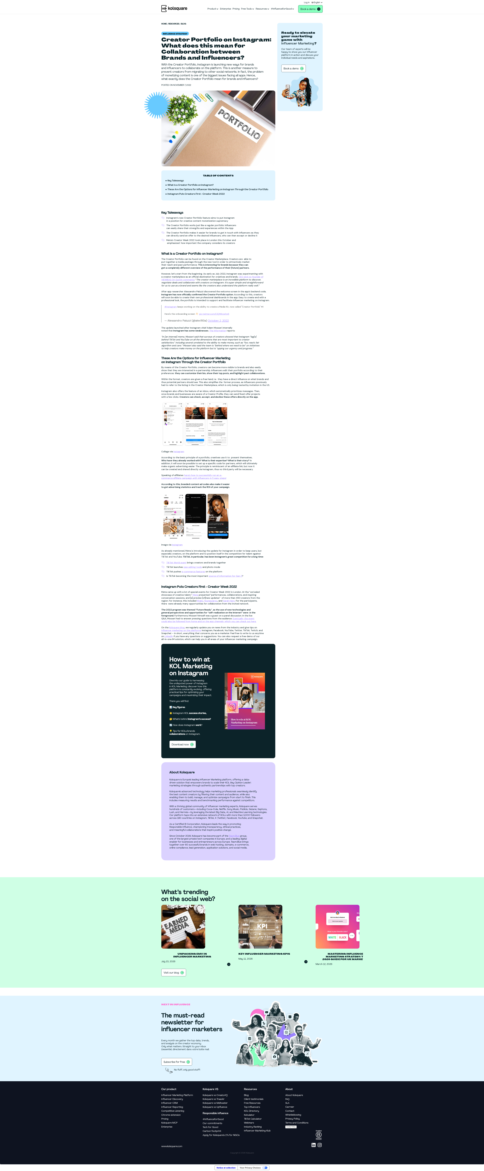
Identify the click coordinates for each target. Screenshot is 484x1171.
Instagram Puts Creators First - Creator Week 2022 (196, 194)
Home (164, 24)
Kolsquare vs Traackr (213, 1099)
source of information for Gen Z (225, 576)
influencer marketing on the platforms (181, 630)
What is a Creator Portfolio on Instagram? (191, 185)
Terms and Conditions (296, 1122)
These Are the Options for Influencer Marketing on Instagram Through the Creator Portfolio (218, 189)
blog (183, 24)
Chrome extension (171, 1115)
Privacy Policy (292, 1118)
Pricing (164, 1118)
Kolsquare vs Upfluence (215, 1107)
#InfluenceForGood (213, 1119)
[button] (317, 3)
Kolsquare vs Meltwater (215, 1103)
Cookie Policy (291, 1127)
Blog (246, 1095)
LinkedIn (168, 636)
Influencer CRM (169, 1103)
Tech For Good (210, 1127)
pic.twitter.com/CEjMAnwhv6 (214, 313)
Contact (289, 1111)
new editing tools (193, 567)
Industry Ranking (253, 1126)
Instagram (178, 451)
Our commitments (212, 1123)
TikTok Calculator (253, 1118)
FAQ (287, 1099)
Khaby (200, 600)
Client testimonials (253, 1099)
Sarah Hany (229, 600)
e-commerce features (193, 571)
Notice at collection (226, 1167)
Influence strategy (175, 34)
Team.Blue (234, 835)
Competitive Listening (172, 1111)
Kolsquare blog (177, 627)
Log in (307, 3)
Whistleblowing (293, 1114)
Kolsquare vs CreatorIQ (215, 1095)
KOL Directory (251, 1111)
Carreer (289, 1107)
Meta (195, 594)
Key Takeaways (176, 180)
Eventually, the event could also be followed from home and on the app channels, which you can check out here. (208, 620)
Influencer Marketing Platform (177, 1095)
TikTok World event (176, 562)
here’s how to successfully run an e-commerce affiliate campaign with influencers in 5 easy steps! (193, 477)
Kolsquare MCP (169, 1122)
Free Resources (252, 1103)
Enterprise (166, 1126)
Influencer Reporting (172, 1107)
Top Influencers (252, 1107)
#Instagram (170, 306)
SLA (287, 1103)
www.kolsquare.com (171, 1146)
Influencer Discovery (172, 1099)
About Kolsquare (294, 1095)
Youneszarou (210, 600)
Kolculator (249, 1115)
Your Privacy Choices (250, 1167)
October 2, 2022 (218, 320)
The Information (217, 330)
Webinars (249, 1122)
